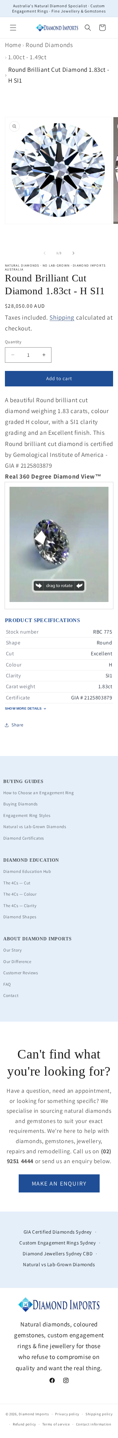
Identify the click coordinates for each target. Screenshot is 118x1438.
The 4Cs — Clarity (19, 905)
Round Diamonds (49, 45)
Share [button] (17, 725)
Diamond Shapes (19, 917)
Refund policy (24, 1424)
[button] (13, 27)
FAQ (7, 984)
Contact (10, 995)
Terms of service (56, 1424)
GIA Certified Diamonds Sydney (58, 1232)
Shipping (61, 317)
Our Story (12, 950)
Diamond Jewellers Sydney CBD (57, 1253)
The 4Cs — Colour (20, 894)
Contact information (93, 1424)
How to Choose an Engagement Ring (38, 793)
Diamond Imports (34, 1414)
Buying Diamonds (20, 804)
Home (13, 45)
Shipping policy (99, 1414)
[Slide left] (44, 253)
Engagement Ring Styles (26, 815)
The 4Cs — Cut (16, 883)
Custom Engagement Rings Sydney (57, 1243)
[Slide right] (73, 253)
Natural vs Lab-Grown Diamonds (34, 826)
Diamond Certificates (23, 838)
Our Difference (17, 961)
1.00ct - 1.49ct (27, 57)
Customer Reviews (20, 973)
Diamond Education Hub (27, 871)
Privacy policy (67, 1414)
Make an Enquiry (59, 1183)
